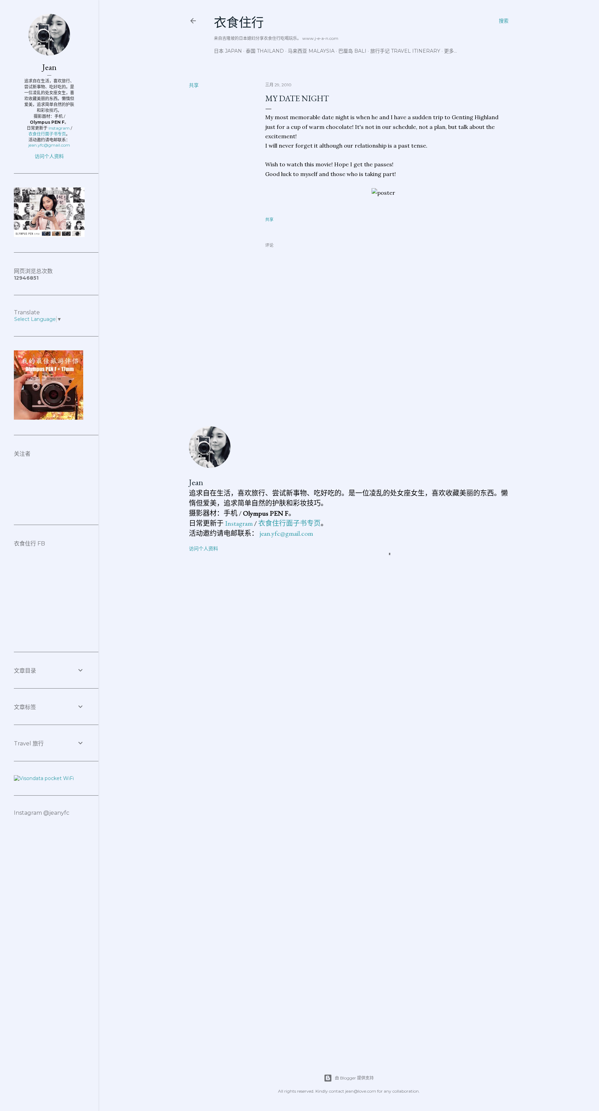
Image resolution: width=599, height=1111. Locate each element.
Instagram (239, 523)
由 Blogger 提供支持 (354, 1078)
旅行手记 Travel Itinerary (405, 51)
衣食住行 (239, 23)
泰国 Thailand (265, 51)
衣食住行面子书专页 (289, 523)
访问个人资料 (203, 548)
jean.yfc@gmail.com (286, 533)
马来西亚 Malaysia (311, 51)
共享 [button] (194, 85)
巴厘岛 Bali (352, 51)
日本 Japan (228, 51)
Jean (196, 482)
